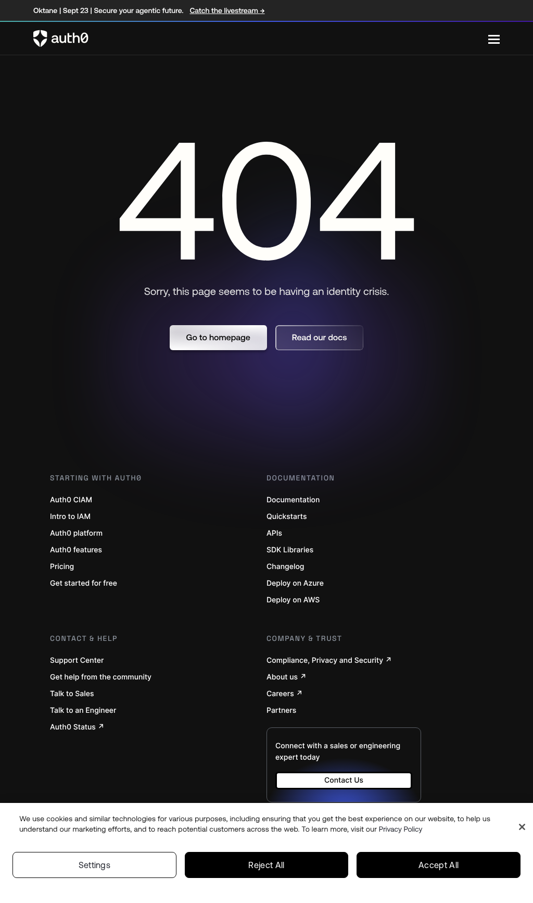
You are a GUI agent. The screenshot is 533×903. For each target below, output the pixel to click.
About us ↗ (286, 677)
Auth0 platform (76, 533)
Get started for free (83, 583)
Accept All (438, 865)
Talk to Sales (72, 693)
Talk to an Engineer (83, 710)
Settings (95, 865)
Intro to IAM (70, 516)
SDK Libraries (289, 550)
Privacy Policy (401, 829)
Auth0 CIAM (71, 500)
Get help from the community (100, 677)
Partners (281, 710)
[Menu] (494, 38)
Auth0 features (76, 550)
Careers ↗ (284, 693)
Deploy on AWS (293, 600)
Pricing (62, 566)
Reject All (266, 865)
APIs (274, 533)
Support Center (77, 660)
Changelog (285, 566)
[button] (218, 337)
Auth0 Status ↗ (77, 727)
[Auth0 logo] (260, 38)
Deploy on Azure (295, 583)
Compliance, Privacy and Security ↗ (329, 660)
